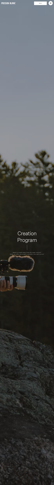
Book (40, 3)
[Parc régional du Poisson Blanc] (8, 3)
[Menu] (51, 3)
